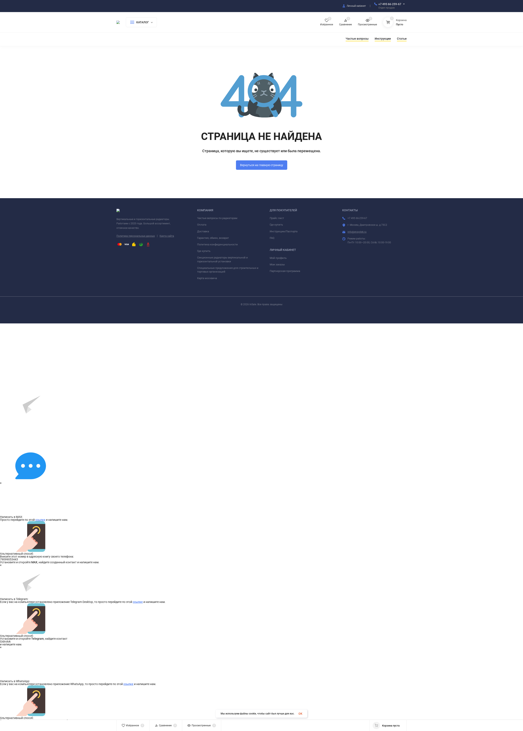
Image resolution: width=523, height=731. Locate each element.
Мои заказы (277, 264)
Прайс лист (277, 218)
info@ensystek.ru (357, 231)
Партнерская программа (285, 271)
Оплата (201, 224)
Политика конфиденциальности (217, 244)
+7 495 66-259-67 (389, 4)
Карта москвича (207, 278)
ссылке (40, 519)
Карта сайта (167, 236)
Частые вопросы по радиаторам (217, 218)
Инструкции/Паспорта (283, 231)
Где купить (203, 251)
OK (300, 713)
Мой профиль (278, 257)
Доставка (203, 231)
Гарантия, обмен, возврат (213, 237)
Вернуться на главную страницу (261, 165)
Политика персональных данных (135, 236)
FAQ (272, 237)
